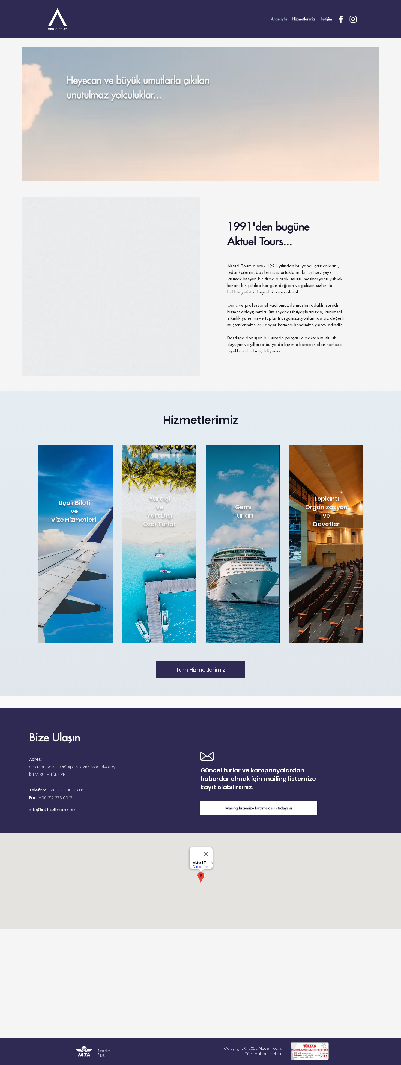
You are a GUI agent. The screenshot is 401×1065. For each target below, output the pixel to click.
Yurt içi (159, 498)
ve (74, 511)
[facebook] (341, 19)
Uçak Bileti (74, 503)
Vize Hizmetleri (74, 519)
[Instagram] (353, 19)
